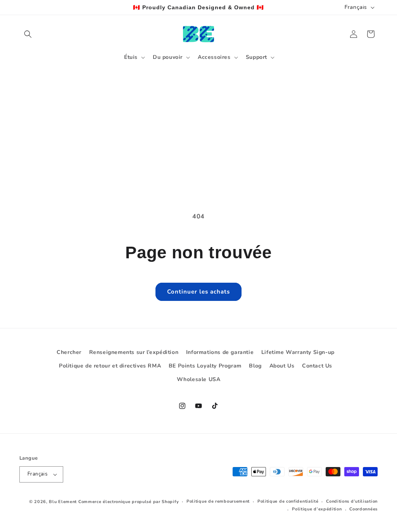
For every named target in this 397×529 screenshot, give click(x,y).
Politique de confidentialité (288, 501)
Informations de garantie (220, 352)
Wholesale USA (199, 379)
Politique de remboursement (218, 501)
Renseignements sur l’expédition (134, 352)
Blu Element (63, 502)
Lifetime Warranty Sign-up (298, 352)
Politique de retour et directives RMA (110, 365)
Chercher (69, 352)
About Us (282, 365)
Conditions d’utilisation (352, 501)
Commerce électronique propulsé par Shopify (128, 502)
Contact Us (317, 365)
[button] (27, 34)
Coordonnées (363, 509)
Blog (255, 365)
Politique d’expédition (317, 509)
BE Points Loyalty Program (205, 365)
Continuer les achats (198, 291)
